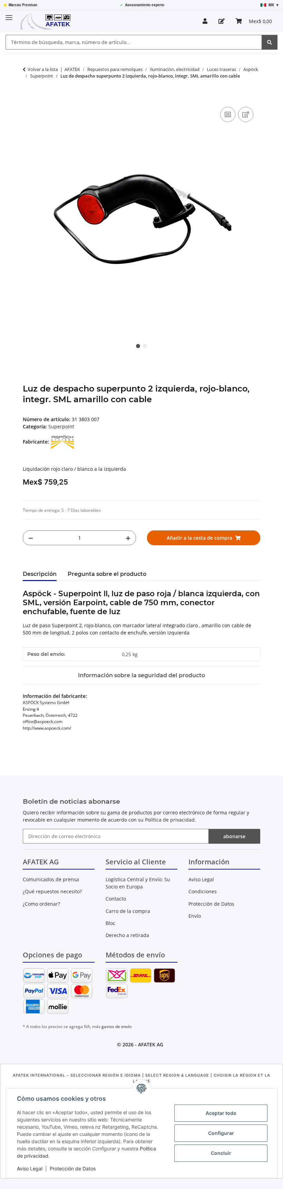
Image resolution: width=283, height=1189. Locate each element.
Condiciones (202, 891)
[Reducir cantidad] (30, 538)
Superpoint (61, 426)
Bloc (110, 923)
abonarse (234, 836)
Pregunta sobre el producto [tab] (107, 574)
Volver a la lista (43, 69)
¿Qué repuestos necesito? (52, 891)
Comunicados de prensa (51, 879)
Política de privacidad (170, 819)
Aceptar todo (221, 1113)
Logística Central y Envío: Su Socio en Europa (138, 883)
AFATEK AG (150, 1044)
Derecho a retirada (127, 935)
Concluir (221, 1153)
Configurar (221, 1133)
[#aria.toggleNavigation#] (9, 14)
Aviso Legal (29, 1168)
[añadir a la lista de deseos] (245, 114)
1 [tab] (138, 346)
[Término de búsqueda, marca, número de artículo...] (269, 42)
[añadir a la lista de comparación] (227, 114)
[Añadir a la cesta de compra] (28, 97)
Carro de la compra (128, 911)
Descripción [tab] (40, 574)
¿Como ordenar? (41, 904)
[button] (205, 21)
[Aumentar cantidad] (128, 538)
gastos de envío (116, 1026)
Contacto (116, 898)
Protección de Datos (73, 1168)
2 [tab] (145, 346)
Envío (194, 916)
